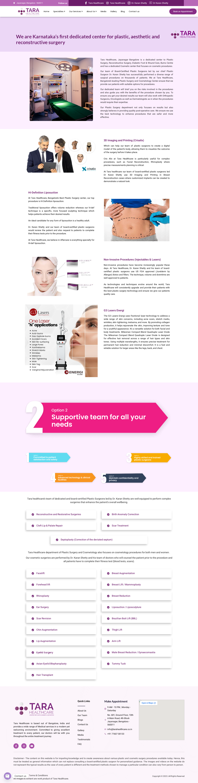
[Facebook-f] (16, 745)
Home (46, 11)
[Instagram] (23, 745)
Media (103, 11)
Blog (123, 11)
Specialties (58, 11)
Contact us (134, 11)
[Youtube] (31, 745)
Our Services (75, 11)
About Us (91, 11)
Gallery (113, 11)
